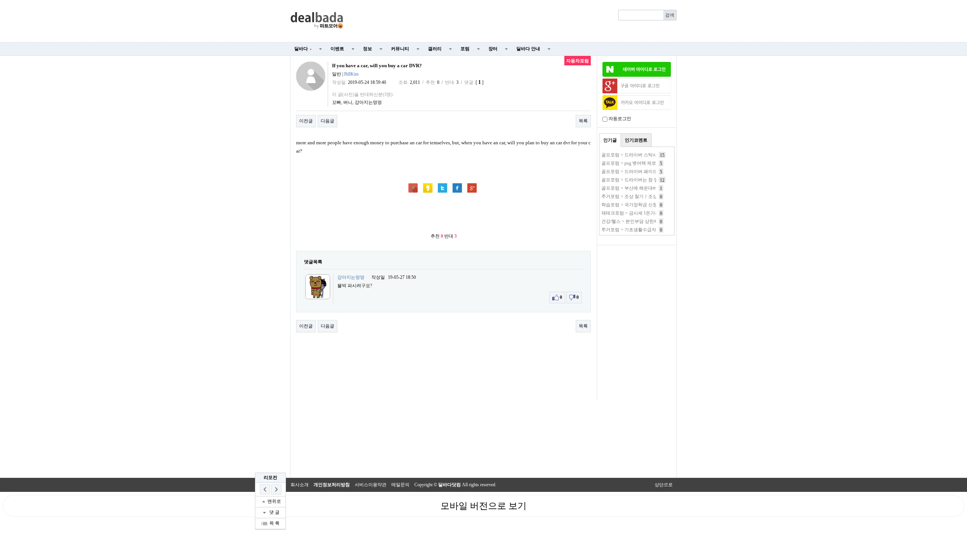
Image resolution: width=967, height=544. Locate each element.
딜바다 (303, 48)
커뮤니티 (400, 48)
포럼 (465, 48)
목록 (583, 121)
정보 (367, 48)
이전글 (306, 121)
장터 (492, 48)
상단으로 (664, 484)
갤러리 (435, 48)
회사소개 (299, 484)
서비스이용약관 (370, 484)
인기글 (610, 140)
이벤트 (337, 48)
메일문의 (400, 484)
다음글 (327, 121)
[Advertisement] (514, 21)
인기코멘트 (636, 140)
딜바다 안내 (528, 48)
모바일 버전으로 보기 (483, 506)
